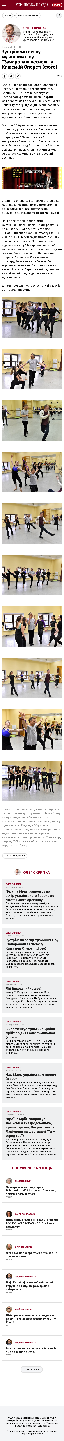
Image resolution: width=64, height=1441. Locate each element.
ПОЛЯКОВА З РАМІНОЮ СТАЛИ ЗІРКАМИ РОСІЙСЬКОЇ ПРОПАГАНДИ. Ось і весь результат (32, 1223)
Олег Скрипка (34, 28)
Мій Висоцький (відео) (23, 989)
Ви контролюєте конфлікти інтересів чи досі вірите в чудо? (31, 1350)
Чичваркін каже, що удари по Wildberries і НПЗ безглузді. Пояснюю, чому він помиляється (31, 1191)
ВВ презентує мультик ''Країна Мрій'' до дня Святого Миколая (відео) (30, 1033)
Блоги (8, 15)
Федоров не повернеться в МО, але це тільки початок (31, 1254)
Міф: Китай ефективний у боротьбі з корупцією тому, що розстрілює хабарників (31, 1286)
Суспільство (15, 856)
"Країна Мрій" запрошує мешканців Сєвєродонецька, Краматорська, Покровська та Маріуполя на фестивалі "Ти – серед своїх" (30, 1127)
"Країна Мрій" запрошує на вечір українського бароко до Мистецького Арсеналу (30, 895)
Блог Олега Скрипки (28, 15)
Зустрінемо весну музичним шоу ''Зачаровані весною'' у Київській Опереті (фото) (32, 944)
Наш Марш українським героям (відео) (31, 1077)
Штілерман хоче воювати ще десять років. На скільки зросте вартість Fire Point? (31, 1319)
